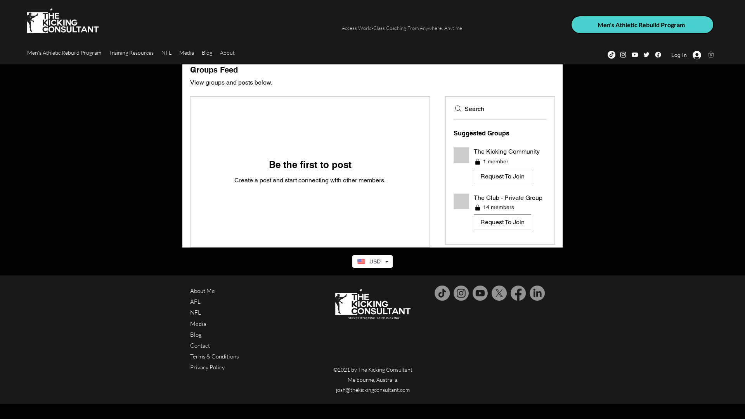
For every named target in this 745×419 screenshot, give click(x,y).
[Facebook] (658, 55)
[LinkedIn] (537, 293)
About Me (202, 290)
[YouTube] (635, 55)
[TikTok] (611, 55)
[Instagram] (623, 55)
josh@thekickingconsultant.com (373, 389)
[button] (711, 54)
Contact (200, 345)
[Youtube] (480, 293)
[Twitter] (646, 55)
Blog (196, 334)
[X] (499, 293)
